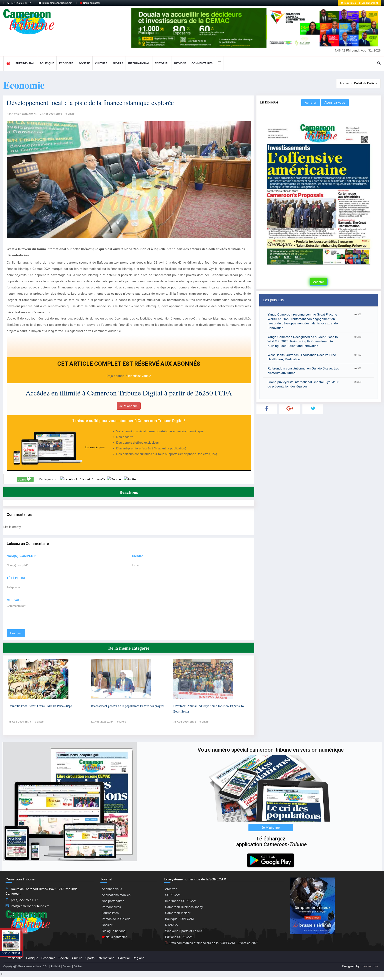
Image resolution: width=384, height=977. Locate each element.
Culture (101, 63)
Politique (47, 63)
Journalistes (110, 913)
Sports (117, 63)
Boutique (350, 3)
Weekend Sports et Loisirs (183, 931)
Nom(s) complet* (22, 556)
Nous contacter (91, 3)
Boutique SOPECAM (179, 919)
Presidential (25, 63)
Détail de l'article (365, 83)
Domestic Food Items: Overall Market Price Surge (40, 706)
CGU (45, 966)
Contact (67, 966)
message (15, 600)
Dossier (107, 925)
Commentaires (202, 63)
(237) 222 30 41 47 (20, 3)
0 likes (39, 721)
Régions (180, 63)
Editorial (162, 63)
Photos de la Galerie (116, 919)
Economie (66, 63)
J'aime (22, 479)
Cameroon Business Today (184, 907)
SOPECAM (172, 895)
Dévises (78, 966)
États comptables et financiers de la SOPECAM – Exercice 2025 (213, 943)
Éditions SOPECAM (178, 937)
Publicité (55, 966)
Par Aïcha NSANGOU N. (21, 113)
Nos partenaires (113, 901)
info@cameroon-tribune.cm (56, 3)
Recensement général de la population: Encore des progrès (127, 706)
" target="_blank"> (93, 479)
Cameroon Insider (177, 913)
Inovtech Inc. (371, 966)
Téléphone (16, 578)
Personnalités (111, 907)
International (139, 63)
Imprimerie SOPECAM (180, 901)
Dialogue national (114, 931)
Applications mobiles (116, 895)
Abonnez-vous (334, 102)
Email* (138, 556)
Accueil (344, 83)
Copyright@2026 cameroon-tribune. (22, 966)
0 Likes (70, 113)
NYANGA (171, 925)
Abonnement (370, 3)
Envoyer (16, 633)
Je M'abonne (129, 406)
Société (84, 63)
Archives (171, 889)
